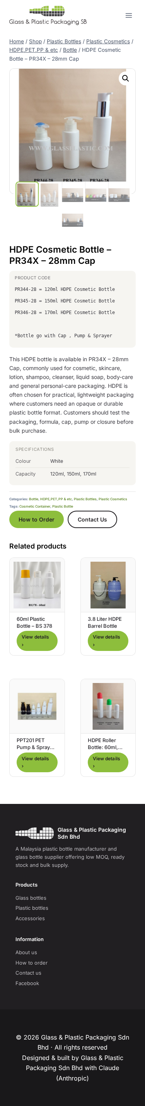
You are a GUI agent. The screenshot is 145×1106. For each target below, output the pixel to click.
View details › (35, 640)
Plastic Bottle (62, 506)
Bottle (33, 499)
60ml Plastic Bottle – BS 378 (34, 622)
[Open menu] (128, 15)
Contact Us (92, 519)
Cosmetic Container (34, 506)
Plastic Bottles (85, 499)
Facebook (27, 983)
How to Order (37, 519)
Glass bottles (30, 898)
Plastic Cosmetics (113, 499)
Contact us (28, 973)
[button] (126, 78)
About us (26, 952)
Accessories (30, 918)
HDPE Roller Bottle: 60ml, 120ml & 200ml (105, 747)
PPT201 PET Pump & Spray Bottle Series (33, 747)
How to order (31, 963)
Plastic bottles (31, 908)
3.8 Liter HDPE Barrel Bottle (105, 622)
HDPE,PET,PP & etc (56, 499)
